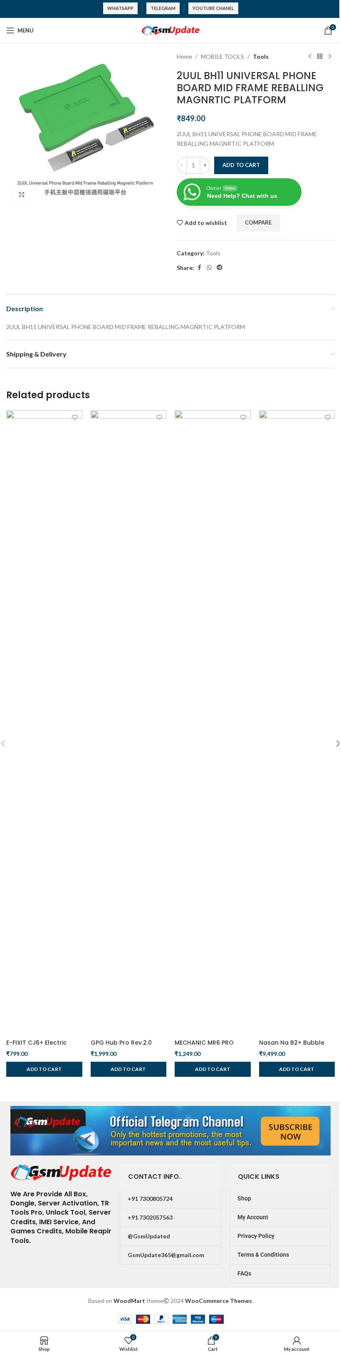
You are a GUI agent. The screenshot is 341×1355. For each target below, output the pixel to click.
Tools (261, 56)
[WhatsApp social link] (209, 267)
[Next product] (330, 57)
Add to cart (241, 165)
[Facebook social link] (199, 267)
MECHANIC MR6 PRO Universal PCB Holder (206, 1046)
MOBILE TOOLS (222, 56)
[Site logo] (170, 29)
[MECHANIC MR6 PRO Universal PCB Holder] (213, 722)
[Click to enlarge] (21, 194)
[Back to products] (320, 57)
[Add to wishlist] (75, 417)
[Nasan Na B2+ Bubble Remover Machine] (297, 722)
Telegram (163, 8)
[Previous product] (310, 57)
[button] (44, 1069)
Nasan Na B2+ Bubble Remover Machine (291, 1046)
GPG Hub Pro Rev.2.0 (121, 1042)
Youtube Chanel (213, 8)
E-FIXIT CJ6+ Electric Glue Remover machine (41, 1046)
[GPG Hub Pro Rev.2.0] (129, 722)
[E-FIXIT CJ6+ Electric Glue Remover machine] (44, 722)
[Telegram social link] (219, 267)
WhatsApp (120, 8)
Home (184, 56)
